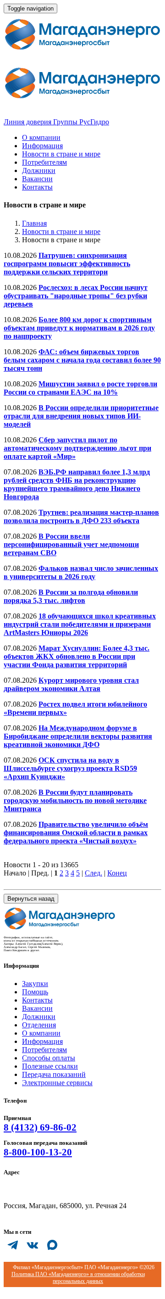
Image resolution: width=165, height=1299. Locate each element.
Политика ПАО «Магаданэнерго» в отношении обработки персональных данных (78, 1277)
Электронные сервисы (57, 1083)
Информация (42, 146)
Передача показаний (54, 1074)
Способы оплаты (48, 1058)
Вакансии (37, 179)
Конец (117, 873)
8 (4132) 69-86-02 (40, 1127)
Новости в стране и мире (61, 154)
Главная (34, 223)
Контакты (37, 187)
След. (93, 873)
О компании (41, 137)
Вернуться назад (31, 898)
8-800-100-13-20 (38, 1152)
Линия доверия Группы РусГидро (56, 122)
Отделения (39, 1025)
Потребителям (44, 162)
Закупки (35, 983)
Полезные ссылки (50, 1066)
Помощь (35, 992)
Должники (38, 170)
